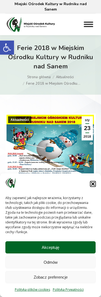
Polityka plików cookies (32, 289)
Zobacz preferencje (51, 277)
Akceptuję (50, 247)
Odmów (51, 262)
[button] (7, 48)
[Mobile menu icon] (88, 24)
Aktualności (20, 120)
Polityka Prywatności (68, 289)
